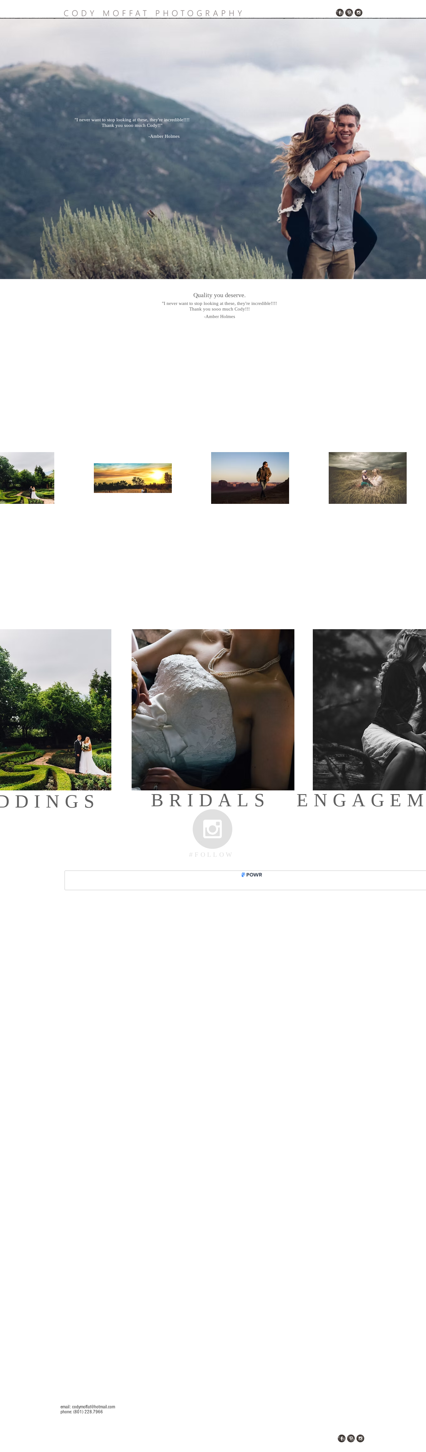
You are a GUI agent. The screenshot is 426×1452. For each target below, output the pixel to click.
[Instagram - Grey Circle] (212, 829)
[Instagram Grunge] (358, 13)
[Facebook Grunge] (340, 13)
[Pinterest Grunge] (349, 13)
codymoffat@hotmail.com (93, 1407)
